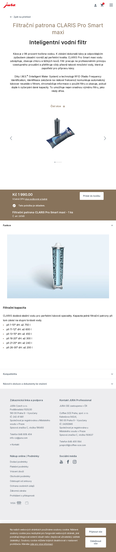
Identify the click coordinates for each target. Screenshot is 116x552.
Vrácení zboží (17, 471)
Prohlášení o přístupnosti (22, 495)
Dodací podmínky (18, 461)
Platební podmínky (19, 466)
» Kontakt (14, 444)
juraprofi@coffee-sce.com (73, 445)
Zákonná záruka (18, 490)
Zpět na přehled (22, 17)
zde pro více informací (41, 544)
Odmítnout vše (95, 542)
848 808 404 (25, 434)
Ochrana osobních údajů (22, 486)
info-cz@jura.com (18, 438)
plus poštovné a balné (36, 199)
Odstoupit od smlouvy (21, 481)
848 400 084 (74, 441)
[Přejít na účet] (95, 5)
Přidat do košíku (91, 196)
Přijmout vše (95, 531)
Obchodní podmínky (20, 476)
